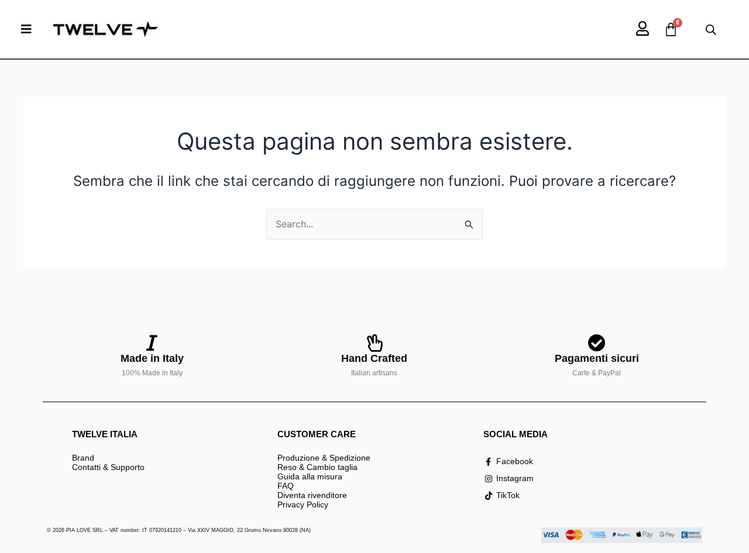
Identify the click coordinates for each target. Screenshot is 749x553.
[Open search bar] (711, 29)
